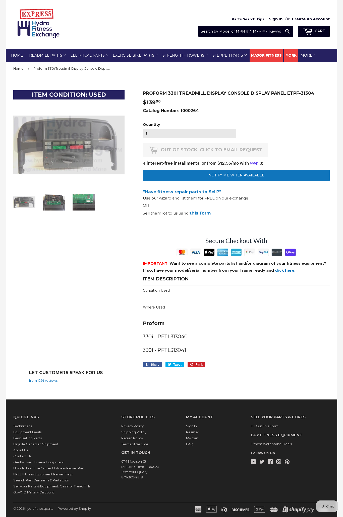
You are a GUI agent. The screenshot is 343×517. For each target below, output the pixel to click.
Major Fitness (266, 55)
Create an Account (311, 19)
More (306, 55)
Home (17, 55)
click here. (285, 270)
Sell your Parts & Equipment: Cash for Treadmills (51, 486)
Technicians (22, 426)
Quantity (151, 124)
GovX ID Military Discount (33, 492)
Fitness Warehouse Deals (271, 444)
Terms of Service (134, 444)
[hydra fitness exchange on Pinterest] (287, 462)
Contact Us (22, 456)
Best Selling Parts (27, 438)
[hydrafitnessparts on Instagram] (278, 462)
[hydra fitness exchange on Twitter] (261, 462)
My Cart (192, 438)
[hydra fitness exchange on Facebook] (270, 462)
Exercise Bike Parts (134, 55)
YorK (291, 55)
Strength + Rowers (183, 55)
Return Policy (132, 438)
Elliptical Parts (88, 55)
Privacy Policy (132, 426)
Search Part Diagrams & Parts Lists (41, 480)
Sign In (191, 426)
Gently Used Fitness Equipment (38, 462)
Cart (319, 31)
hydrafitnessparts (39, 508)
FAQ (189, 444)
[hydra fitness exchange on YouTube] (253, 462)
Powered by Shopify (74, 508)
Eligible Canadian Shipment (35, 444)
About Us (20, 450)
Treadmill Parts (45, 55)
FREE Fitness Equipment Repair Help (43, 474)
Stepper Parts (228, 55)
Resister (192, 432)
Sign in (275, 19)
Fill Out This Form (264, 426)
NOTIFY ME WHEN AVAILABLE (236, 175)
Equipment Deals (27, 432)
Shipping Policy (133, 432)
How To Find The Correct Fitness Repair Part (49, 468)
